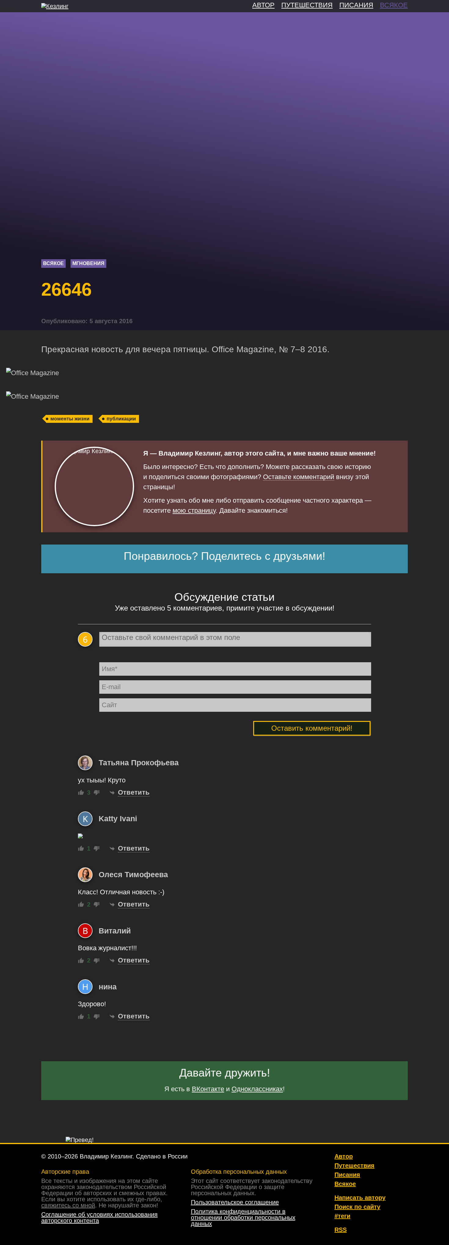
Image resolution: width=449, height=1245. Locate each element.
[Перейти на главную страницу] (54, 6)
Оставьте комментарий (298, 477)
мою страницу (194, 510)
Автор (343, 1156)
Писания (347, 1175)
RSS (340, 1230)
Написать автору (359, 1198)
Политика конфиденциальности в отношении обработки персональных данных (243, 1217)
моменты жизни (69, 418)
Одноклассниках (257, 1089)
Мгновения (88, 263)
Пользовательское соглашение (235, 1202)
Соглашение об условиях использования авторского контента (99, 1217)
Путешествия (354, 1165)
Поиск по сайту (357, 1207)
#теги (342, 1216)
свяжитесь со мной (68, 1205)
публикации (121, 418)
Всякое (53, 263)
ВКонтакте (208, 1089)
